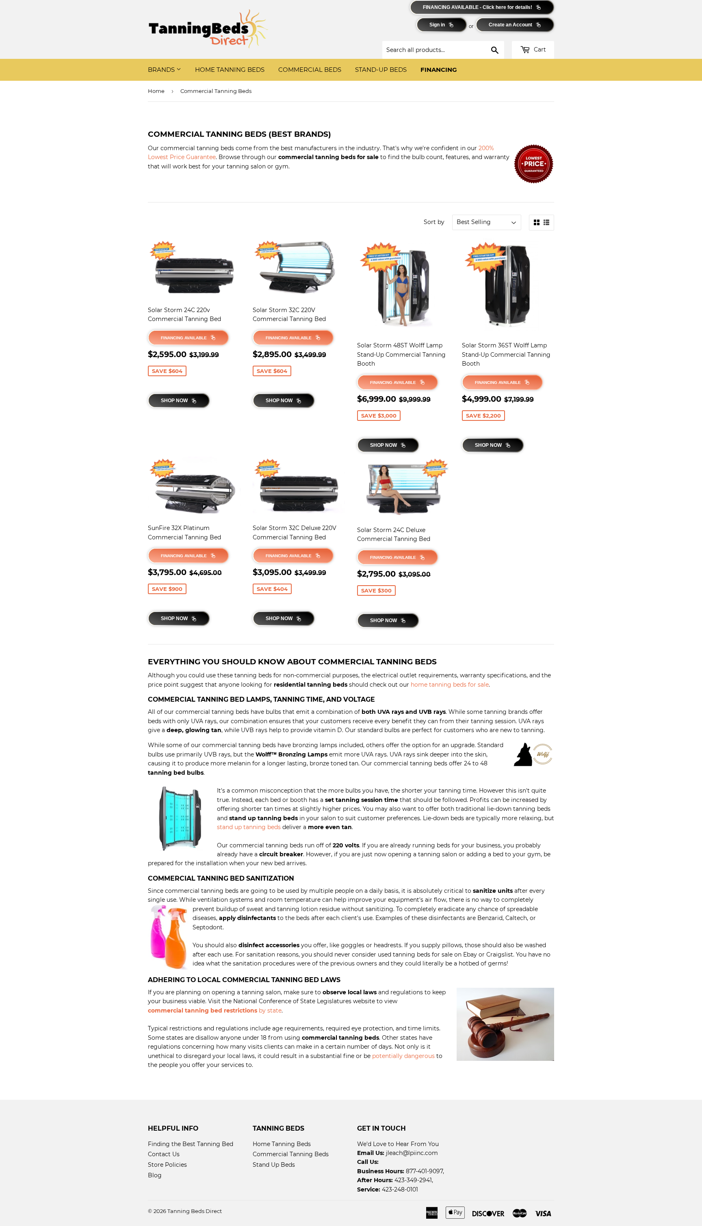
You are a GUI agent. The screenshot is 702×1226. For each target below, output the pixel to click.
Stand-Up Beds (381, 69)
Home (156, 91)
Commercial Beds (309, 69)
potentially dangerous (403, 1056)
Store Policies (167, 1164)
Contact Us (164, 1154)
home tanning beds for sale (450, 684)
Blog (155, 1175)
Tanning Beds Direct (194, 1211)
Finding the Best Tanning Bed (190, 1144)
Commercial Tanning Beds (291, 1154)
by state (215, 1010)
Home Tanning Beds (229, 69)
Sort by (434, 222)
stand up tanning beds (249, 827)
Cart (539, 49)
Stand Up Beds (274, 1164)
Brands (162, 69)
